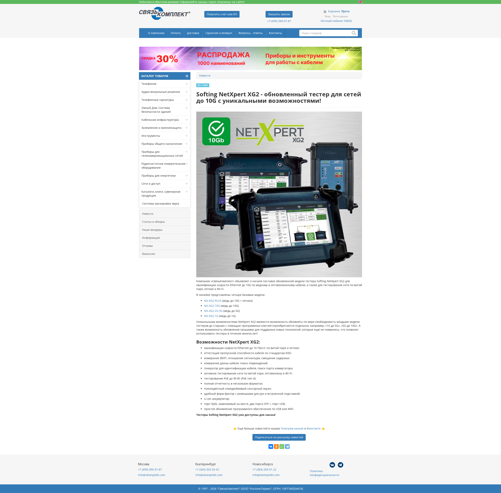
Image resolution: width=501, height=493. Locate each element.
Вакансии (148, 254)
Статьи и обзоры (153, 222)
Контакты (275, 33)
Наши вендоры (152, 230)
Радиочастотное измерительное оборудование (163, 165)
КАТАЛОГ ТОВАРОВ (154, 76)
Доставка (193, 33)
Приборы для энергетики (158, 175)
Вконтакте (314, 428)
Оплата (176, 33)
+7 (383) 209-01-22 (264, 469)
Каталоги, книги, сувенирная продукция (160, 193)
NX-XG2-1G (211, 316)
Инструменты (150, 136)
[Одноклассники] (276, 446)
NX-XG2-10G (212, 306)
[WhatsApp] (281, 446)
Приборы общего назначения (161, 144)
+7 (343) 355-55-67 (207, 469)
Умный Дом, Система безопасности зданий (156, 110)
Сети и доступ (150, 183)
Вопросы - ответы (251, 33)
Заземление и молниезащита (161, 128)
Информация (151, 238)
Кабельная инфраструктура (160, 120)
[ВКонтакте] (271, 446)
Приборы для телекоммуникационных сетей (162, 153)
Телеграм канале (292, 428)
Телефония (148, 84)
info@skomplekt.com (151, 475)
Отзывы (147, 246)
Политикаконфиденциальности (324, 473)
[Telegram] (287, 446)
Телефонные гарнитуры (157, 100)
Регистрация (340, 16)
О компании (156, 33)
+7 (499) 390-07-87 (279, 21)
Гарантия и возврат (218, 33)
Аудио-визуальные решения (160, 92)
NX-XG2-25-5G (213, 311)
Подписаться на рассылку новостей (279, 437)
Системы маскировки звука (160, 203)
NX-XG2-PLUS (212, 300)
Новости (147, 214)
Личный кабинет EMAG (336, 21)
